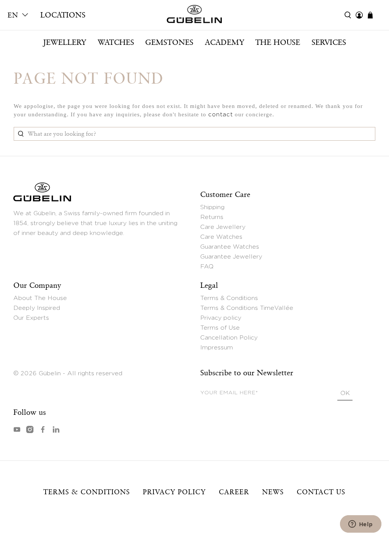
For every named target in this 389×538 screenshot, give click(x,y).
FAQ (206, 266)
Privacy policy (220, 318)
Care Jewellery (222, 227)
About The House (40, 298)
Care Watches (221, 237)
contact (220, 114)
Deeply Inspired (36, 308)
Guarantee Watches (229, 247)
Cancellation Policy (229, 338)
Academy (224, 42)
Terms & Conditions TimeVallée (246, 308)
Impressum (216, 347)
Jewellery (64, 42)
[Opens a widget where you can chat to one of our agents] (360, 524)
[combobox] (195, 134)
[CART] (374, 15)
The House (277, 42)
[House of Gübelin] (194, 16)
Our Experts (31, 318)
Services (329, 42)
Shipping (212, 207)
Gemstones (169, 42)
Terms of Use (220, 328)
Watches (116, 42)
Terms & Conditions (229, 298)
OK (345, 393)
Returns (211, 217)
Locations (62, 14)
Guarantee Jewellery (231, 257)
